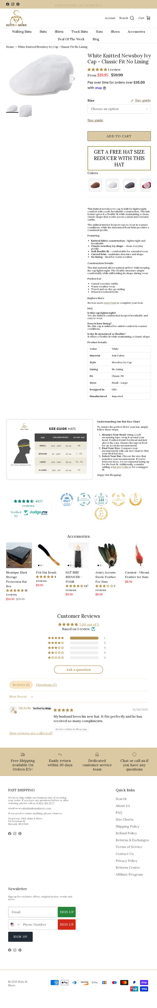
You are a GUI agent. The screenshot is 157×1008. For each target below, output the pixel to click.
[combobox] (14, 925)
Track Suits (80, 32)
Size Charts (124, 819)
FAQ (119, 812)
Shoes (115, 32)
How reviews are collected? (31, 733)
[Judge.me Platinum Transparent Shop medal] (84, 499)
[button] (97, 69)
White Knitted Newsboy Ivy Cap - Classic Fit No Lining (52, 47)
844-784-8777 (46, 803)
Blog (96, 39)
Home (10, 47)
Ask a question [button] (78, 670)
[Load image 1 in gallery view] (42, 77)
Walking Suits (21, 32)
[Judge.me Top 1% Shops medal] (135, 499)
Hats (99, 32)
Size (90, 100)
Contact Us (125, 854)
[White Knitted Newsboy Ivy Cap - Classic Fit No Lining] (112, 185)
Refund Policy (126, 833)
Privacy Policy (126, 861)
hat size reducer (122, 466)
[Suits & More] (16, 18)
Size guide (95, 120)
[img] (63, 710)
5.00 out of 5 (89, 624)
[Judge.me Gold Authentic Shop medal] (118, 499)
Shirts (59, 32)
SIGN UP (67, 912)
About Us (123, 806)
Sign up (20, 937)
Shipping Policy (127, 826)
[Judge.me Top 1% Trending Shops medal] (101, 513)
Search (121, 799)
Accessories (136, 32)
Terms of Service (129, 847)
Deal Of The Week (71, 39)
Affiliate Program (129, 874)
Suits (43, 32)
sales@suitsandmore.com (36, 808)
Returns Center (128, 867)
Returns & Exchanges (132, 840)
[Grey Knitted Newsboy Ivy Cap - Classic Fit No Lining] (129, 185)
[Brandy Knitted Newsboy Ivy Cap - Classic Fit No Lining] (95, 185)
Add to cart (119, 136)
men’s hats (110, 302)
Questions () (46, 685)
